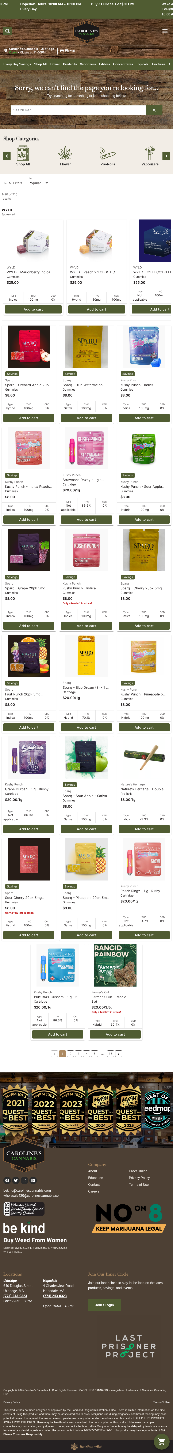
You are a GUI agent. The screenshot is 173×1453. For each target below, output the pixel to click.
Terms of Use (139, 1185)
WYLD (11, 267)
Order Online (138, 1171)
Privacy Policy (139, 1178)
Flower (65, 164)
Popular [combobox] (35, 183)
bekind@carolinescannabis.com (27, 1191)
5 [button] (95, 1053)
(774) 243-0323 (15, 1296)
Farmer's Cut (100, 992)
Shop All (23, 164)
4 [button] (87, 1053)
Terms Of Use (161, 1402)
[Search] (154, 110)
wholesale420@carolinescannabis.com (32, 1196)
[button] (39, 50)
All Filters (15, 183)
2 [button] (70, 1053)
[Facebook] (7, 1180)
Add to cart (33, 309)
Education (95, 1178)
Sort (31, 178)
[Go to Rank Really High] (86, 1446)
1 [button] (62, 1053)
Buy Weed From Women (35, 1240)
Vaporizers (150, 164)
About (92, 1171)
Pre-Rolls (107, 164)
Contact (94, 1185)
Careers (93, 1191)
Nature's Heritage (132, 784)
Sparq (9, 380)
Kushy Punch (129, 380)
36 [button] (110, 1053)
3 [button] (79, 1053)
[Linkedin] (33, 1180)
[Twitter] (16, 1180)
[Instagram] (24, 1180)
